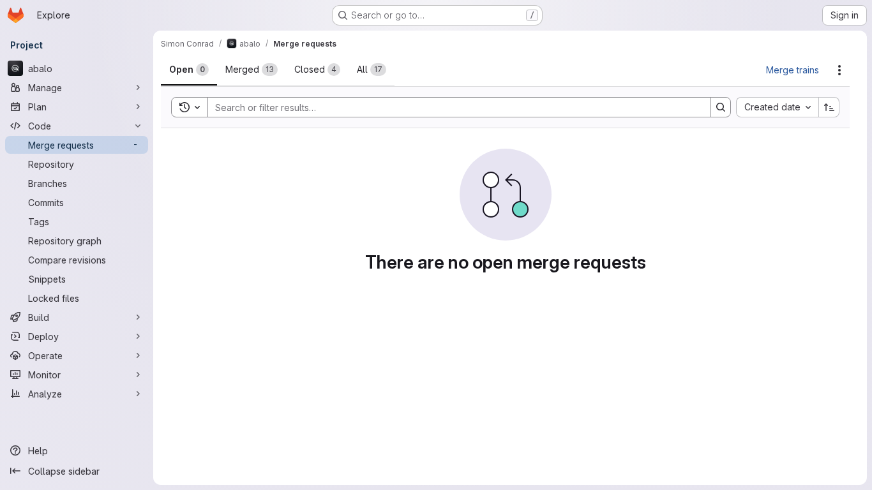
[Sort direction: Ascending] (829, 107)
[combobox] (777, 107)
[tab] (189, 69)
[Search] (720, 107)
